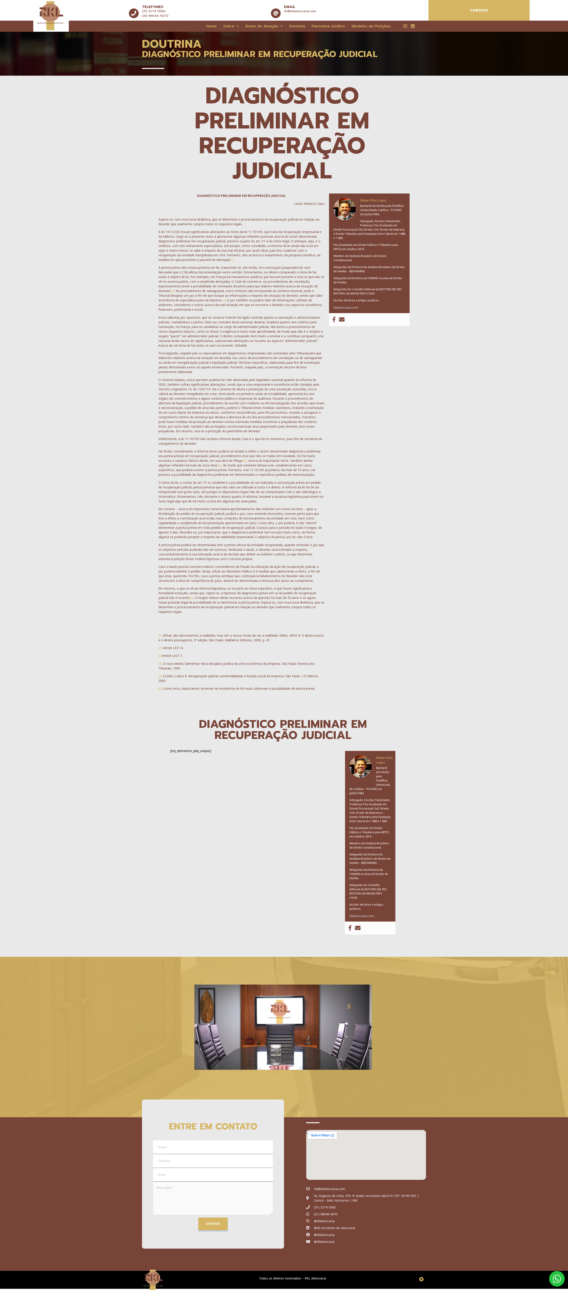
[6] (191, 598)
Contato (479, 10)
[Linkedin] (412, 26)
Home (211, 26)
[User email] (342, 320)
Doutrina (297, 26)
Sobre (228, 26)
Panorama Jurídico (328, 26)
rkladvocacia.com (345, 307)
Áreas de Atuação (261, 26)
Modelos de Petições (371, 26)
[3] (224, 300)
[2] (172, 291)
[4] (245, 460)
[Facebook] (334, 320)
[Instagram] (405, 26)
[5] (219, 465)
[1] (232, 260)
